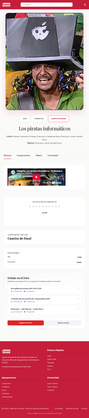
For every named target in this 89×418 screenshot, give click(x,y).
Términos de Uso (72, 408)
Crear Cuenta (52, 383)
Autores (50, 366)
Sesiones (50, 363)
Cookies (84, 408)
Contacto (50, 390)
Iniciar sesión (63, 323)
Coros (4, 390)
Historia (7, 155)
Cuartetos (5, 393)
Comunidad (53, 155)
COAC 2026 (51, 359)
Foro (49, 369)
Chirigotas (6, 387)
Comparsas (6, 383)
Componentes (23, 155)
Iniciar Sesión (52, 387)
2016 (25, 119)
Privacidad (59, 408)
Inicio (49, 356)
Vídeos (39, 155)
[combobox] (47, 5)
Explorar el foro (25, 323)
